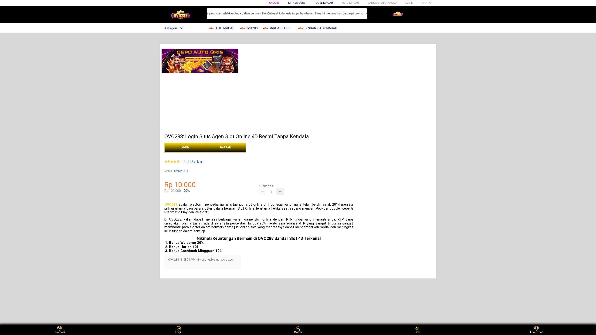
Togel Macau (323, 2)
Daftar (298, 332)
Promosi (59, 332)
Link (417, 332)
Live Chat (536, 332)
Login (179, 332)
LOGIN (409, 2)
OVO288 (274, 2)
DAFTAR (427, 2)
